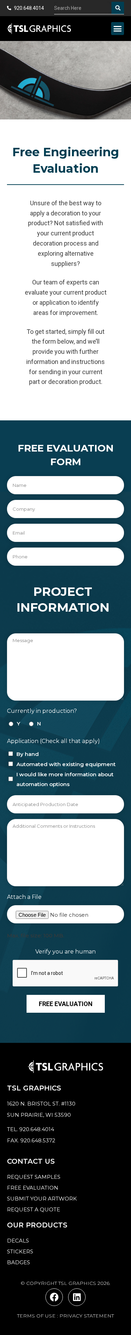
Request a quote (33, 1209)
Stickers (20, 1251)
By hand (27, 754)
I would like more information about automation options (65, 779)
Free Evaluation (66, 1003)
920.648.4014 (36, 1129)
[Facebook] (54, 1297)
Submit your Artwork (42, 1198)
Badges (18, 1262)
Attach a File (24, 897)
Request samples (33, 1177)
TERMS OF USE (36, 1316)
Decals (18, 1240)
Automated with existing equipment (66, 764)
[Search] (117, 8)
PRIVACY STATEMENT (86, 1316)
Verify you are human (65, 951)
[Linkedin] (77, 1297)
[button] (117, 28)
